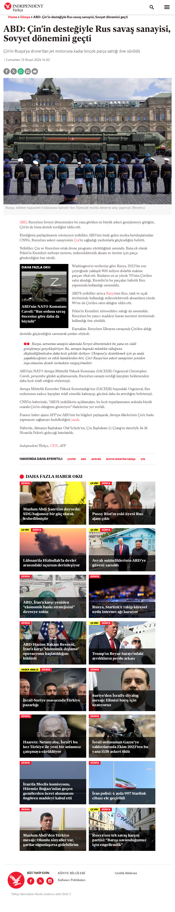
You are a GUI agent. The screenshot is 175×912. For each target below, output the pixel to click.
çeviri (71, 459)
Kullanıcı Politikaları (71, 880)
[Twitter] (40, 881)
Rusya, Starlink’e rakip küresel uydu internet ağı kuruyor (119, 610)
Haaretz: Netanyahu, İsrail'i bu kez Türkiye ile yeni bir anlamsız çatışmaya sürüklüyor (52, 747)
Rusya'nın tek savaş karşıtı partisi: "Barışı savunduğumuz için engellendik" (119, 840)
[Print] (35, 71)
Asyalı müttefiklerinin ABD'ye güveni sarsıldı (119, 563)
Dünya (25, 17)
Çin (76, 240)
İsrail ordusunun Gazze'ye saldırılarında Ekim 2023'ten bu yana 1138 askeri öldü (120, 747)
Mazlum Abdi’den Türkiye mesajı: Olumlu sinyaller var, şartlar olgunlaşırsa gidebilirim (50, 840)
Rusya (110, 293)
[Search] (152, 7)
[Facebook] (30, 881)
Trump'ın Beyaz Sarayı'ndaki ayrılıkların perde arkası (117, 656)
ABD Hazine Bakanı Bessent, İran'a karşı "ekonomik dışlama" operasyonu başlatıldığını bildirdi (51, 652)
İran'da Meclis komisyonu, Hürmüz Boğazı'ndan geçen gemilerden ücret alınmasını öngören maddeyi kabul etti (48, 791)
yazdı (75, 420)
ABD (23, 222)
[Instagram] (50, 881)
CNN (54, 446)
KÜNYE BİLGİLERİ (71, 873)
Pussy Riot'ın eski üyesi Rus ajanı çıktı (117, 516)
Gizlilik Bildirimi (126, 873)
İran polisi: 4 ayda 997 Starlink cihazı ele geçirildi (119, 796)
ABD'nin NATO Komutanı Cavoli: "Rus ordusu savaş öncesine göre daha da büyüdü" (44, 314)
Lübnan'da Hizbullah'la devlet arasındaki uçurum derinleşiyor (51, 563)
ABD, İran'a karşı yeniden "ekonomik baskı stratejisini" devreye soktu (48, 607)
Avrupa (96, 459)
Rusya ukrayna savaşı (121, 459)
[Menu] (167, 7)
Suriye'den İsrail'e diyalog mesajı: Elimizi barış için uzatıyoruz (115, 700)
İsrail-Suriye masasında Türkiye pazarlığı (51, 703)
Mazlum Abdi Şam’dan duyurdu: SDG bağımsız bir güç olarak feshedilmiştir (51, 514)
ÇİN (143, 459)
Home (12, 17)
